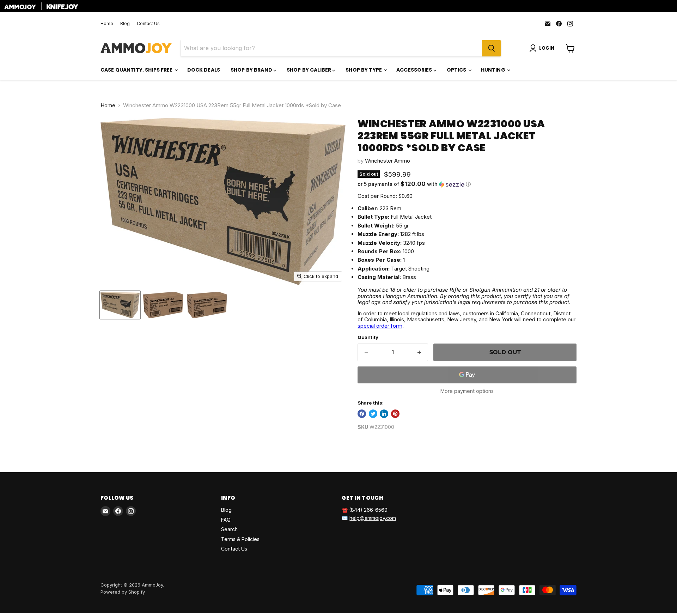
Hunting (493, 69)
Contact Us (148, 23)
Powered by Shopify (122, 592)
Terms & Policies (240, 539)
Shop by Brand (252, 69)
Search (229, 529)
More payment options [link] (467, 391)
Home (106, 23)
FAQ (226, 520)
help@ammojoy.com (372, 518)
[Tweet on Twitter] (373, 413)
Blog (125, 23)
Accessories (414, 69)
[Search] (491, 48)
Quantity (368, 337)
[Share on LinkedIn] (384, 413)
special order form (380, 325)
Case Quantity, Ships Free (137, 69)
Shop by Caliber (309, 69)
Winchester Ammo (387, 160)
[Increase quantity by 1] (419, 352)
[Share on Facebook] (362, 413)
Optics (457, 69)
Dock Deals (203, 69)
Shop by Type (364, 69)
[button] (467, 184)
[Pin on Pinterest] (395, 413)
